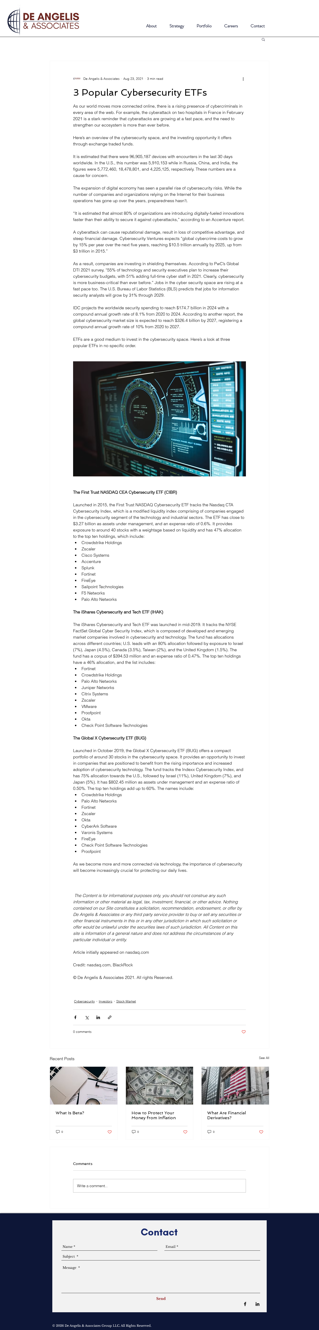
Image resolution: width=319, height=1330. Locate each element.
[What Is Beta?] (83, 1086)
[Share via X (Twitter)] (87, 1017)
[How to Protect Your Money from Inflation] (159, 1086)
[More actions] (243, 78)
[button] (263, 39)
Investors (105, 1001)
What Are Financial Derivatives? (226, 1115)
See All (264, 1058)
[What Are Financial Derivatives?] (235, 1086)
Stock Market (126, 1001)
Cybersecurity (84, 1001)
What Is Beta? (70, 1112)
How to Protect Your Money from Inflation (153, 1115)
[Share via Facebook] (75, 1017)
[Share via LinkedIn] (98, 1017)
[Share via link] (109, 1017)
